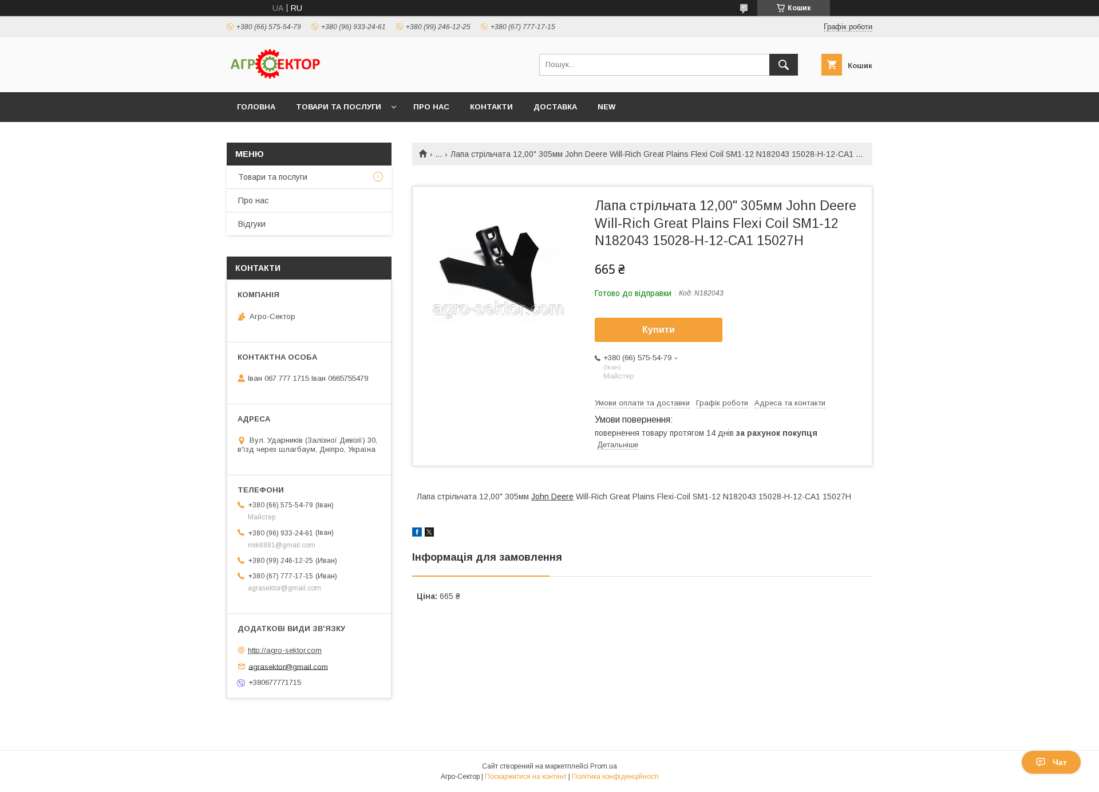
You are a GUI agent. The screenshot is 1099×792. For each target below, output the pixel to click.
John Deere (552, 496)
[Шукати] (783, 65)
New (606, 107)
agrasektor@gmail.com (288, 666)
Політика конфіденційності (615, 777)
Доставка (555, 107)
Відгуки (252, 223)
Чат (1060, 762)
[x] (429, 533)
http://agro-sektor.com (285, 650)
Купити (658, 329)
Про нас (431, 107)
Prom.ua (603, 766)
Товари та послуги (338, 107)
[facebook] (417, 533)
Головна (256, 107)
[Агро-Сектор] (275, 77)
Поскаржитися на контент (526, 777)
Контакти (491, 107)
